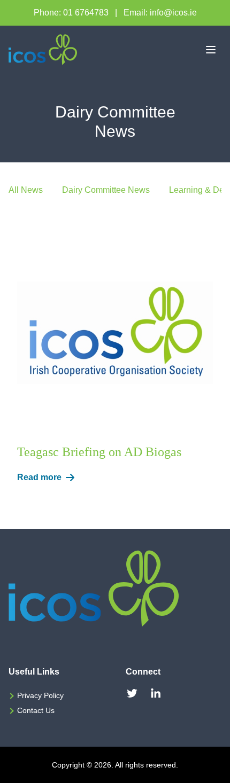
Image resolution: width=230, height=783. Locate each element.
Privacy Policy (40, 695)
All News (26, 189)
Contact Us (36, 710)
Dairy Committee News (106, 189)
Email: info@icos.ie (160, 12)
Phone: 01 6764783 (71, 12)
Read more (39, 477)
